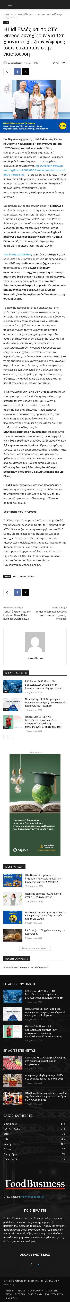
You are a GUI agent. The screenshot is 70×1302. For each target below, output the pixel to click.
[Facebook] (17, 71)
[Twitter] (39, 1264)
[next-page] (11, 737)
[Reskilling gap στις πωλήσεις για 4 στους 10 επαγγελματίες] (12, 899)
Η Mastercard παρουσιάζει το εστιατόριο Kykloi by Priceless (51, 615)
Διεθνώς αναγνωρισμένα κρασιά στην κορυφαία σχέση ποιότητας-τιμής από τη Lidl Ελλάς (45, 915)
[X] (25, 71)
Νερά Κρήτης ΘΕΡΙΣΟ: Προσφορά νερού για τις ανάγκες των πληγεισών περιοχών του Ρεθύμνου (46, 702)
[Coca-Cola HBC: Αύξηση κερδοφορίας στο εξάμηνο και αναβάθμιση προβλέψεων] (12, 1062)
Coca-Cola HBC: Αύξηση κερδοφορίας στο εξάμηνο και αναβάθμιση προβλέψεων (45, 1061)
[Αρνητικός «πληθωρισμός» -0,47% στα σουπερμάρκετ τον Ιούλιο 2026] (12, 1080)
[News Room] (5, 63)
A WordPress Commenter (16, 967)
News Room (16, 63)
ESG (14, 14)
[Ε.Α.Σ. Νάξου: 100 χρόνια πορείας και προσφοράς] (12, 935)
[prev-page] (5, 737)
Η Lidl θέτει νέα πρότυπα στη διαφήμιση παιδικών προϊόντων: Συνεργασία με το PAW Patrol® (43, 878)
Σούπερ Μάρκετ (27, 576)
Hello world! (41, 967)
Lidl (14, 576)
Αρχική (6, 14)
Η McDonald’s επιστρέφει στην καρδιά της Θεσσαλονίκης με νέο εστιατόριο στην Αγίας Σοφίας (46, 1096)
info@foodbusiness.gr (32, 1196)
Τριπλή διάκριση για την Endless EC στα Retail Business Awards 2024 (17, 615)
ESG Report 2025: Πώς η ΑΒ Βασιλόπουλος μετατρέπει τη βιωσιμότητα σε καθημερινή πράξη (44, 684)
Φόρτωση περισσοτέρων (33, 948)
